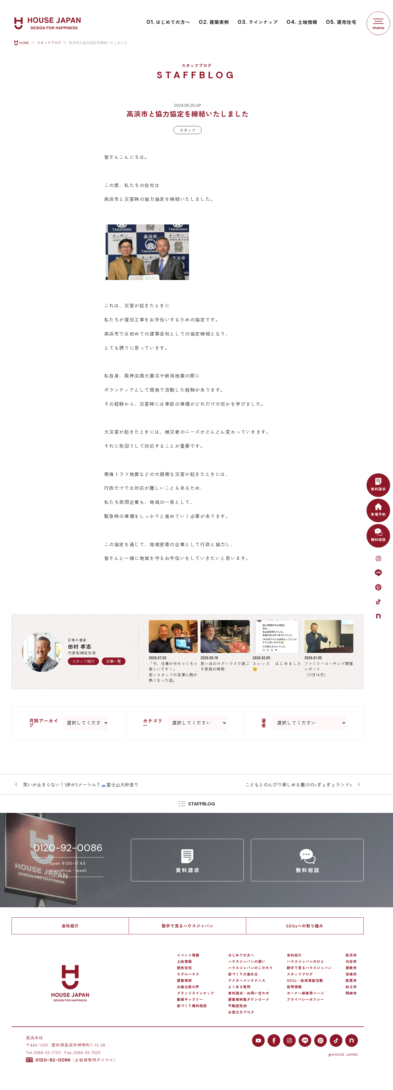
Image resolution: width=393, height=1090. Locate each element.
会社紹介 (70, 926)
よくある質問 (239, 986)
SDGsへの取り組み (304, 926)
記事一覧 (113, 661)
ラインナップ (258, 22)
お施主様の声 (188, 986)
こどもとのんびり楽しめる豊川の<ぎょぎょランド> (298, 784)
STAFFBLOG (201, 804)
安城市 (351, 974)
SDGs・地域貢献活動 (305, 980)
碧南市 (351, 967)
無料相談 (378, 539)
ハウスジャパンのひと (305, 961)
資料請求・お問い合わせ (248, 993)
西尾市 (351, 980)
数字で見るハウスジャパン (187, 926)
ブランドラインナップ (195, 993)
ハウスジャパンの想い (247, 961)
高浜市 (351, 955)
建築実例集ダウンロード (248, 999)
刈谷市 (351, 961)
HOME (24, 43)
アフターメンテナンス (247, 980)
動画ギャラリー (190, 999)
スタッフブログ (49, 43)
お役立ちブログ (241, 1012)
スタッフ (188, 130)
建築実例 (214, 22)
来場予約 (378, 514)
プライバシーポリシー (305, 999)
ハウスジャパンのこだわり (250, 967)
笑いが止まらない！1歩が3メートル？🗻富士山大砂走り (81, 784)
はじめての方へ (168, 22)
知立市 (351, 986)
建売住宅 (341, 22)
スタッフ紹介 (83, 661)
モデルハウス (188, 974)
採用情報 (294, 986)
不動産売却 (237, 1005)
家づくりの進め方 (243, 974)
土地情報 (302, 22)
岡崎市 (351, 993)
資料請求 (378, 488)
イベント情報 (188, 955)
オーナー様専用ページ (305, 993)
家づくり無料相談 (192, 1005)
